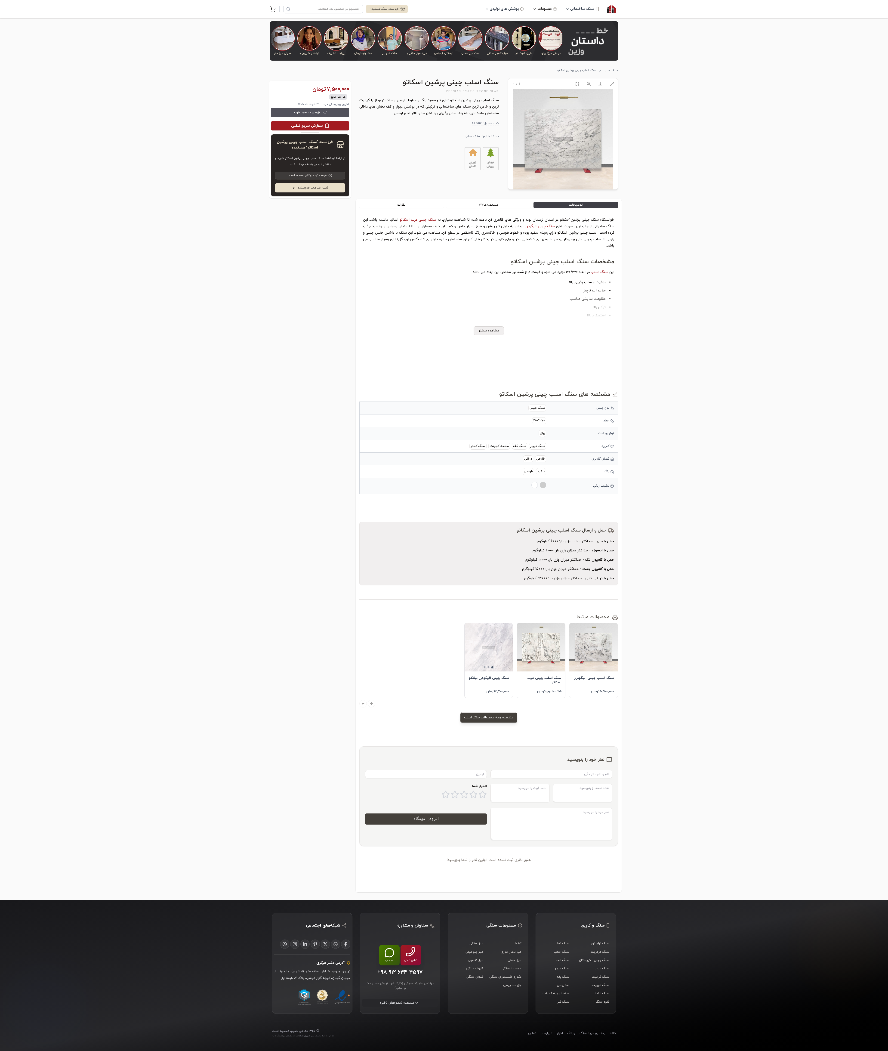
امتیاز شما (479, 786)
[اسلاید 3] (485, 667)
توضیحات (576, 205)
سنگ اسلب (611, 70)
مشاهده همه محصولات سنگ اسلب (488, 717)
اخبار (560, 1033)
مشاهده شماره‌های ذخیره (396, 1003)
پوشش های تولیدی (504, 8)
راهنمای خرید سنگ (592, 1033)
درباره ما (546, 1033)
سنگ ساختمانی (582, 8)
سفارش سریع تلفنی (307, 125)
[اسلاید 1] (492, 667)
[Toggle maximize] (612, 83)
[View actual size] (589, 83)
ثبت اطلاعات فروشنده (313, 187)
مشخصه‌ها (488, 205)
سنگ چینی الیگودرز (540, 226)
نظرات (401, 205)
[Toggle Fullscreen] (577, 83)
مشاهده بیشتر (488, 330)
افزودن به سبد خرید (307, 112)
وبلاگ (571, 1033)
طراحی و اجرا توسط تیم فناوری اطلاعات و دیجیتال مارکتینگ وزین (303, 1036)
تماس (532, 1033)
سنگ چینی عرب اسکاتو (418, 219)
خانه (613, 1033)
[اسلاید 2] (488, 667)
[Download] (600, 83)
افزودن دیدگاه (426, 819)
